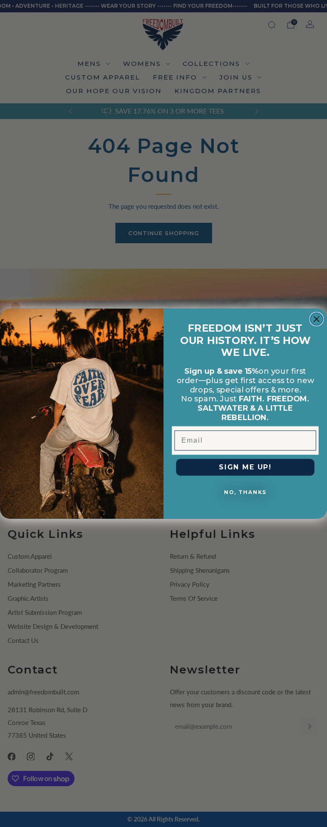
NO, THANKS (245, 492)
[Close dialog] (316, 319)
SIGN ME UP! (245, 467)
